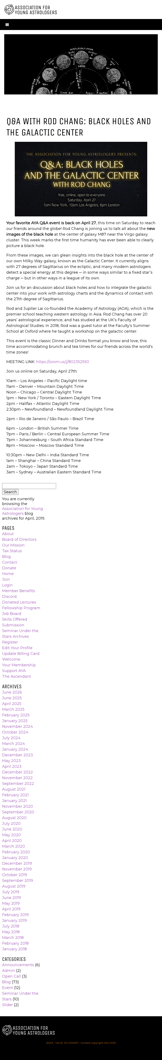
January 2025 (15, 721)
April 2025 (11, 703)
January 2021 (14, 800)
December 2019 (17, 863)
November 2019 (17, 869)
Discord (9, 596)
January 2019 (14, 920)
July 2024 (11, 738)
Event (7, 987)
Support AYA (14, 670)
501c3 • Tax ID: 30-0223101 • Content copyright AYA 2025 (81, 1042)
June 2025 (12, 698)
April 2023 (12, 766)
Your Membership (19, 665)
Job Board (11, 613)
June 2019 (11, 897)
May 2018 (11, 932)
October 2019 (14, 875)
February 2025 (16, 715)
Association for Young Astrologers (22, 511)
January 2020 (15, 857)
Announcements (18, 965)
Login (7, 585)
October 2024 (15, 732)
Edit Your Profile (17, 648)
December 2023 (17, 755)
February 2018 (15, 943)
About (8, 533)
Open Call (11, 976)
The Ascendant (16, 676)
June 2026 (12, 692)
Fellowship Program (21, 608)
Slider (7, 1005)
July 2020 (11, 823)
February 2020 (16, 852)
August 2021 (13, 789)
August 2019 (13, 886)
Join (6, 579)
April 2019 (11, 909)
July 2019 (10, 892)
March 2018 (13, 937)
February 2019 (15, 914)
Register (10, 642)
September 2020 (18, 812)
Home (8, 573)
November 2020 (17, 806)
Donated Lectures (19, 602)
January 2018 (14, 949)
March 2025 (13, 709)
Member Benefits (18, 591)
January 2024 (15, 749)
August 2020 (14, 817)
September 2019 (17, 880)
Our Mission (13, 545)
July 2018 (10, 926)
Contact (9, 562)
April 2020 (12, 840)
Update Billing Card (20, 653)
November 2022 (17, 778)
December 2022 (17, 772)
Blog (6, 556)
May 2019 (11, 903)
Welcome (11, 659)
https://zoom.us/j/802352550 (62, 361)
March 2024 (13, 743)
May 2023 (11, 760)
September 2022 (18, 783)
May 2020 (11, 835)
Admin (8, 970)
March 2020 (13, 846)
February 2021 (15, 795)
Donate (9, 568)
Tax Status (12, 551)
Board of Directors (19, 539)
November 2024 (17, 726)
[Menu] (7, 24)
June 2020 (12, 829)
